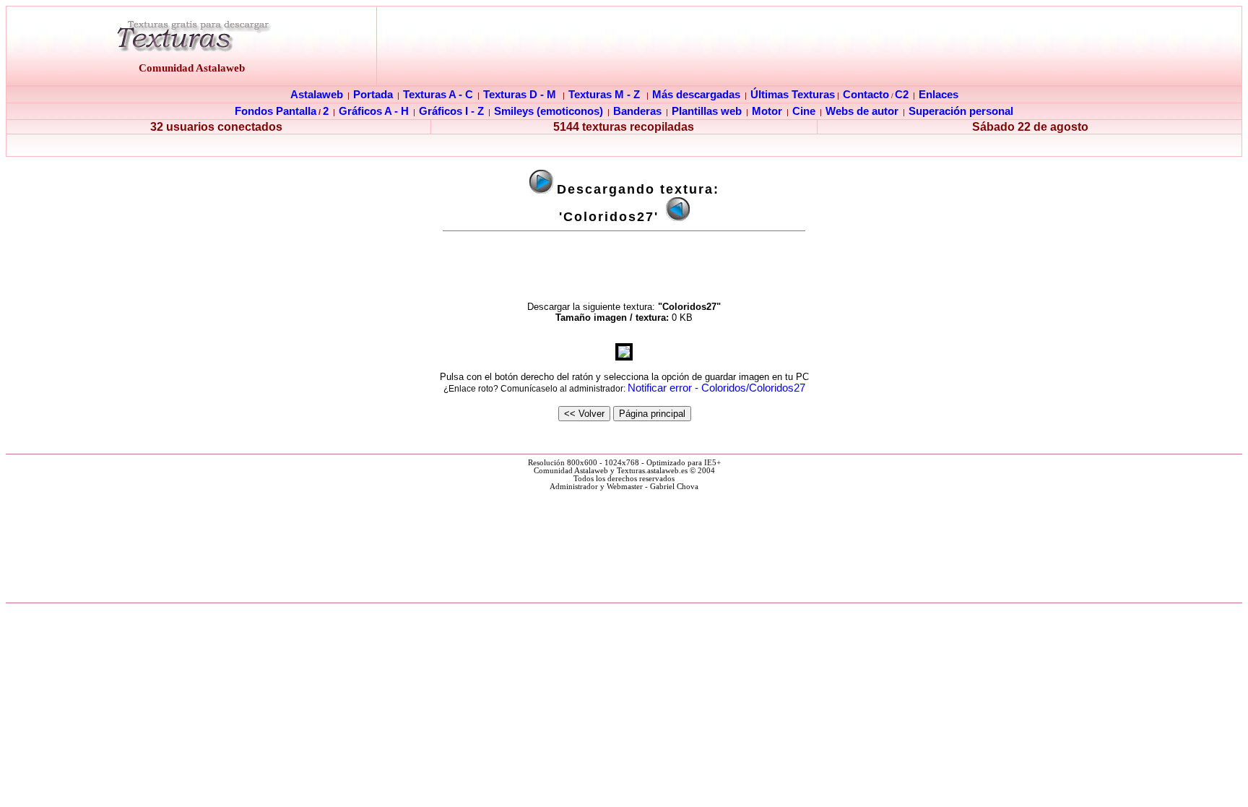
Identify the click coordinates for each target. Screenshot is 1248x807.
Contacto (866, 94)
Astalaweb (316, 94)
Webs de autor (862, 111)
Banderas (637, 111)
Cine (803, 111)
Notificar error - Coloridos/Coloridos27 (716, 388)
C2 (902, 94)
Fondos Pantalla (275, 111)
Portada (373, 94)
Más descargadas (696, 94)
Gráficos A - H (374, 111)
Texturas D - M (519, 94)
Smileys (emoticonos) (548, 111)
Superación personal (961, 111)
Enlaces (938, 94)
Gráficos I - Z (451, 111)
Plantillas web (707, 111)
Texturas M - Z (604, 94)
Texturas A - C (438, 94)
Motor (767, 111)
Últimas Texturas (792, 94)
